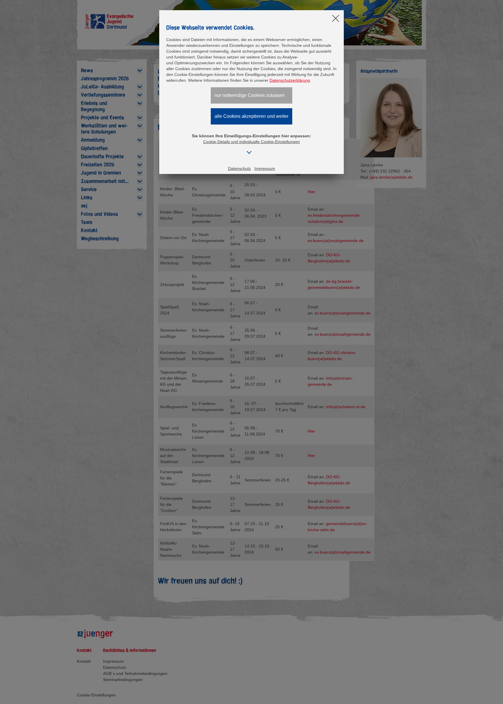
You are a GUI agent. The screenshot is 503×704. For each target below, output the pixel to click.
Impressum (264, 168)
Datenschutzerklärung (290, 80)
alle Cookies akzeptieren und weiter (251, 116)
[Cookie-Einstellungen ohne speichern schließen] (335, 18)
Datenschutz (239, 168)
